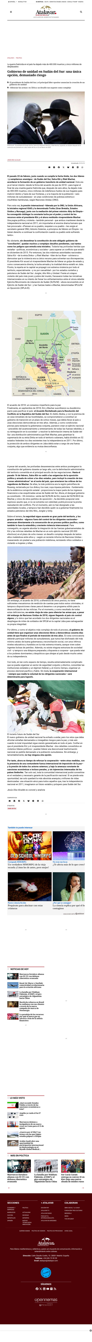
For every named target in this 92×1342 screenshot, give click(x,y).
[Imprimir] (54, 167)
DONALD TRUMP (72, 2)
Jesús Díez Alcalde (14, 160)
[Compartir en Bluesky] (68, 167)
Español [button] (12, 2)
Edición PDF (45, 1208)
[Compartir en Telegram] (73, 167)
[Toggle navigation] (11, 12)
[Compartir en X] (63, 167)
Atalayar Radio (46, 1213)
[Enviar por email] (49, 167)
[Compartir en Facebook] (58, 167)
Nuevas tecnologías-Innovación (27, 1222)
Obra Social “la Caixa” (72, 1208)
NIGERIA (80, 2)
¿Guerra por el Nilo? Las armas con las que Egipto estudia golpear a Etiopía (30, 1134)
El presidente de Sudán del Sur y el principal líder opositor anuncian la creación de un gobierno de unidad (47, 83)
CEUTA (46, 2)
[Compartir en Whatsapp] (82, 167)
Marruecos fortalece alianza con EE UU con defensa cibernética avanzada (31, 976)
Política (19, 58)
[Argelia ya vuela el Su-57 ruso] (13, 1115)
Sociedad (25, 1215)
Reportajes (11, 1218)
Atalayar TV (45, 1210)
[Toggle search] (81, 12)
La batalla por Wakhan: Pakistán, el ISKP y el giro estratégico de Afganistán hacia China (30, 995)
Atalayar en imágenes (48, 1220)
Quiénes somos (24, 1231)
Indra (66, 1216)
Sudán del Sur (12, 808)
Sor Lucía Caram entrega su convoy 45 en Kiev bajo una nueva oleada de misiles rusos (72, 1178)
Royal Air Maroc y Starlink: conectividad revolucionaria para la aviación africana (31, 985)
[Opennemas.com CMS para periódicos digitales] (46, 1302)
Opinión (10, 1220)
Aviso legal (69, 1231)
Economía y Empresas (11, 1208)
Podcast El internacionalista (47, 1217)
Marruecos (11, 1212)
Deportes (25, 1218)
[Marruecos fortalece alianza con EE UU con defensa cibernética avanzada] (13, 976)
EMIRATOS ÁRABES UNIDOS (57, 2)
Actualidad (26, 1212)
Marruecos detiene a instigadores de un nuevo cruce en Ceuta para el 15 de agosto (31, 1125)
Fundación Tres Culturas (73, 1210)
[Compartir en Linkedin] (77, 167)
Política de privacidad (55, 1231)
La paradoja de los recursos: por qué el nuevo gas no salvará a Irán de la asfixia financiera (31, 1017)
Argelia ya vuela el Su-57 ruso (30, 1114)
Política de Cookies (38, 1231)
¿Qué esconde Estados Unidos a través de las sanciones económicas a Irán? (29, 1106)
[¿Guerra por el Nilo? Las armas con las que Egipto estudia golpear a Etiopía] (13, 1134)
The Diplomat (69, 1219)
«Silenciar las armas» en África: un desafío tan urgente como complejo (40, 88)
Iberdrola (68, 1213)
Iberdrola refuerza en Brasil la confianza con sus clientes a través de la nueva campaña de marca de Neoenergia (31, 1006)
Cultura (10, 1215)
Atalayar (10, 58)
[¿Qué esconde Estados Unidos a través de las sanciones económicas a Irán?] (13, 1105)
